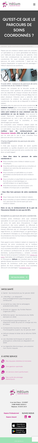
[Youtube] (29, 417)
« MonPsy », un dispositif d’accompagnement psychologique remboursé (17, 298)
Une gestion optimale (14, 366)
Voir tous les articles (17, 277)
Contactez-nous (24, 268)
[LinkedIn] (25, 417)
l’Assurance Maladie (8, 133)
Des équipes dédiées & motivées (18, 361)
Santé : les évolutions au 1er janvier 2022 (18, 293)
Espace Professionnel (11, 413)
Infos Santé (4, 46)
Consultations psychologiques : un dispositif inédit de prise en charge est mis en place (20, 322)
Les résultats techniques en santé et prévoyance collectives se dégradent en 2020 (18, 341)
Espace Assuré (11, 417)
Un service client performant (17, 372)
